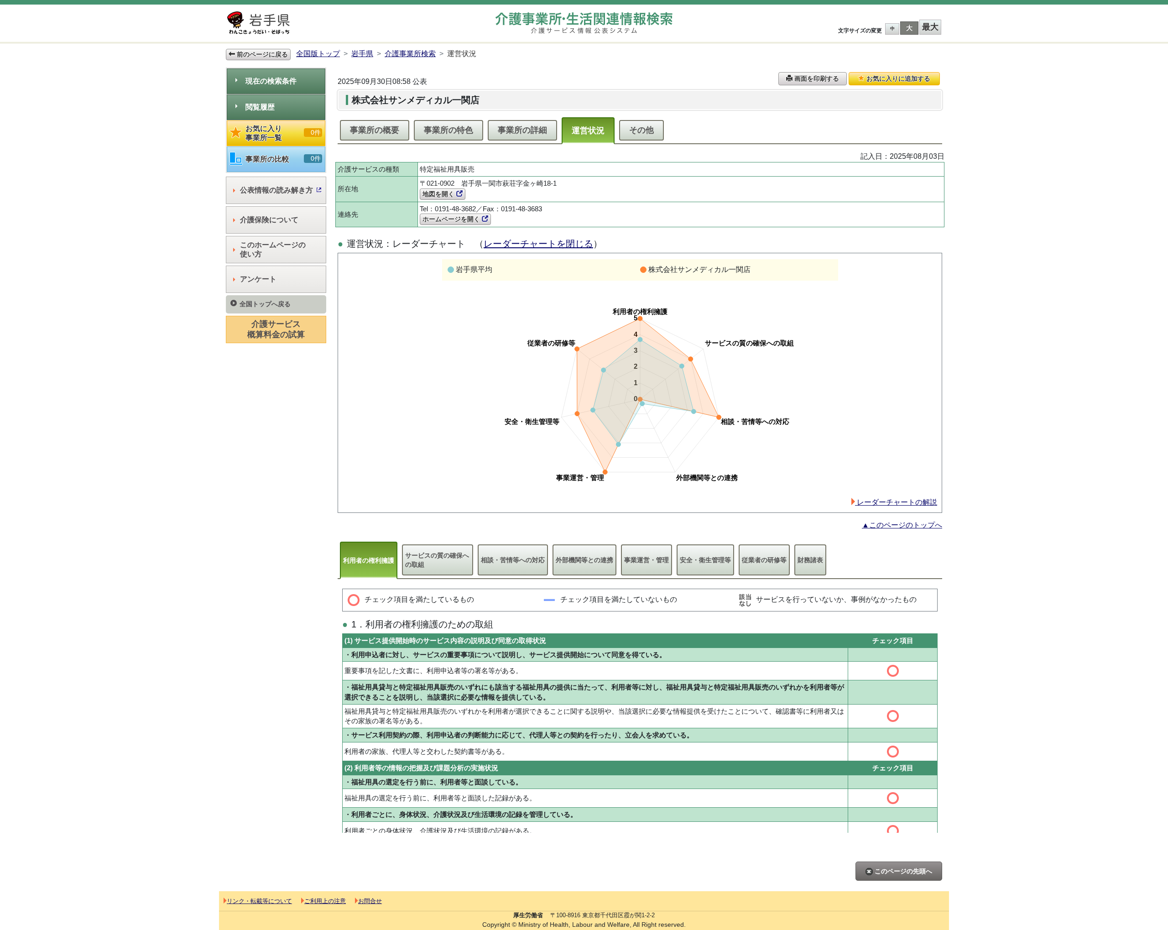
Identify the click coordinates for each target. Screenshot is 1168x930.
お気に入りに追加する (897, 78)
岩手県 (362, 53)
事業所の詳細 (522, 130)
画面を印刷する (816, 78)
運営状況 (588, 130)
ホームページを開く (452, 219)
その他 (641, 130)
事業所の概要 (374, 130)
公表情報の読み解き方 (276, 190)
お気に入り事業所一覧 (283, 133)
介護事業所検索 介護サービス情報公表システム (584, 23)
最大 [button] (930, 26)
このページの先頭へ (902, 871)
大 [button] (909, 27)
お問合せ (370, 901)
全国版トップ (318, 53)
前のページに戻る (261, 54)
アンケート (258, 279)
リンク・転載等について (259, 901)
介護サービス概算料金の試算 (276, 329)
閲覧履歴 (260, 107)
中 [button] (892, 28)
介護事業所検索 (410, 53)
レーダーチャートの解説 (896, 502)
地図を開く (439, 194)
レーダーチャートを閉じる (538, 244)
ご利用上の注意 (325, 901)
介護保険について (269, 220)
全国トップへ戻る (265, 304)
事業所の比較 (283, 159)
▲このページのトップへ (902, 525)
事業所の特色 (448, 130)
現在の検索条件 (271, 81)
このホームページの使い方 (273, 249)
